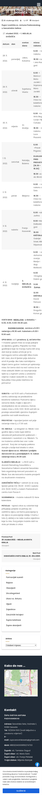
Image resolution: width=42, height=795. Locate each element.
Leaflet (23, 696)
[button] (21, 681)
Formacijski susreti (14, 577)
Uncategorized (13, 593)
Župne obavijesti (13, 625)
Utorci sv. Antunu (14, 598)
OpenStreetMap (32, 696)
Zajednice (10, 609)
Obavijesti (35, 21)
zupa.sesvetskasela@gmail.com (24, 740)
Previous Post (17, 540)
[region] (21, 781)
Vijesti (9, 604)
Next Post (22, 554)
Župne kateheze (13, 620)
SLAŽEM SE (21, 791)
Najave (9, 582)
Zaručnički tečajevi (14, 614)
